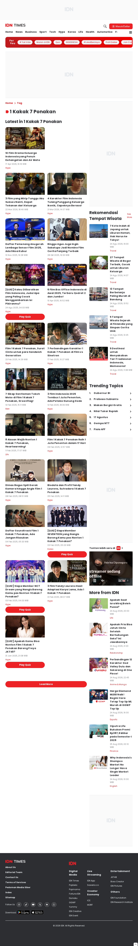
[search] (105, 26)
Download (10, 912)
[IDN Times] (15, 25)
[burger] (131, 32)
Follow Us (10, 904)
